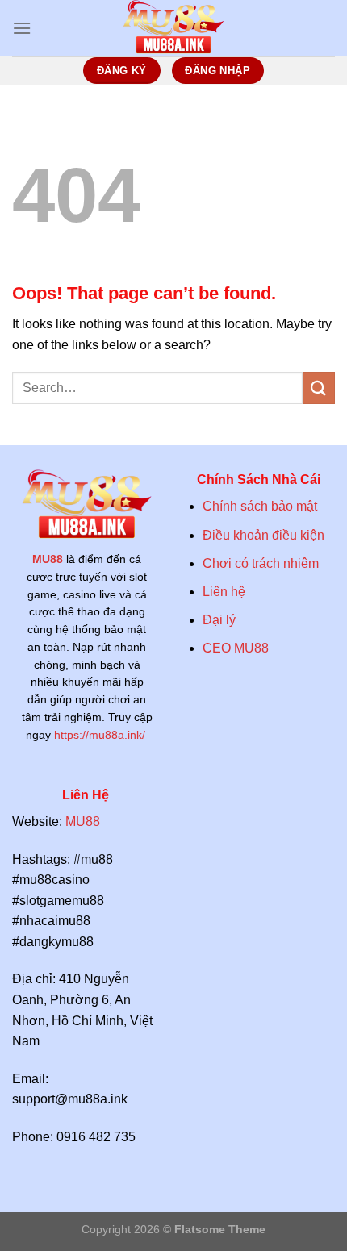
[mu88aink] (173, 28)
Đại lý (219, 620)
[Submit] (319, 387)
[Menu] (21, 28)
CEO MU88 (236, 648)
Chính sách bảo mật (260, 506)
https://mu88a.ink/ (101, 735)
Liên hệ (224, 591)
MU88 (47, 559)
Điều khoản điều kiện (265, 535)
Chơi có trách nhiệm (261, 563)
